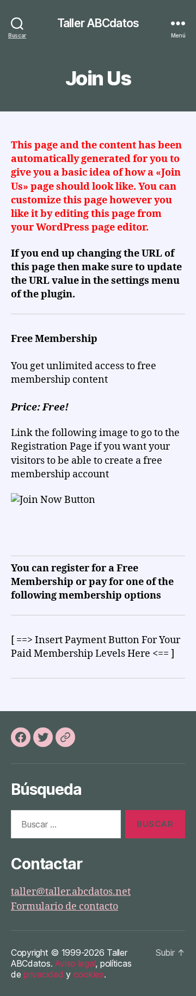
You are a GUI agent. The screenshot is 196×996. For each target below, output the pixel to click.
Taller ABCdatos (98, 23)
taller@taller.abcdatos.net (71, 892)
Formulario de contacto (64, 906)
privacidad (43, 974)
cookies (89, 974)
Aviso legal (75, 963)
